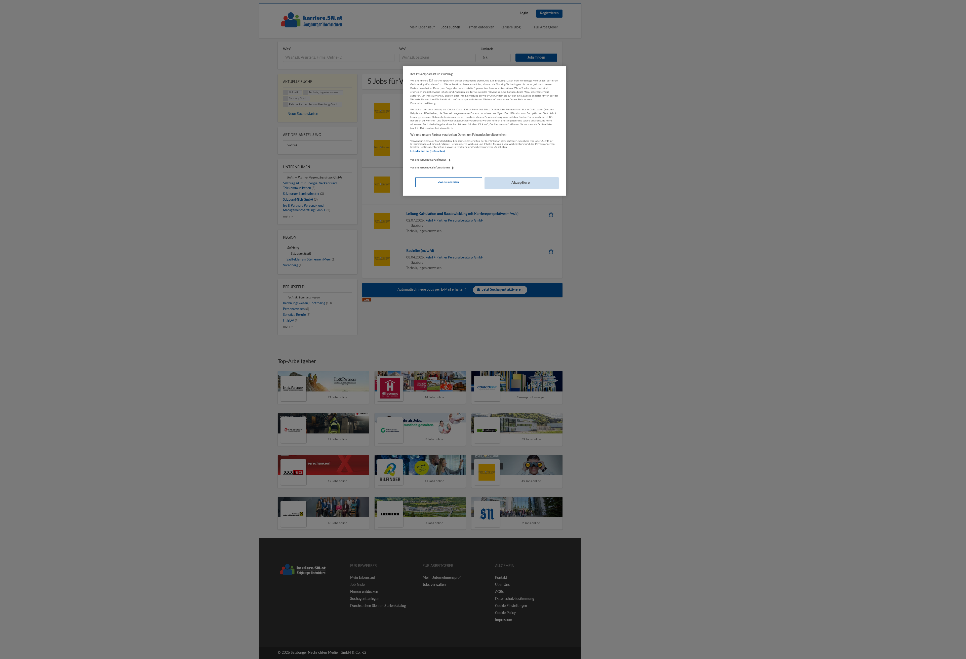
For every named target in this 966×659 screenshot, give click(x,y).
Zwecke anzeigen (448, 182)
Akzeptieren (521, 183)
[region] (484, 131)
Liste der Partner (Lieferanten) (427, 151)
